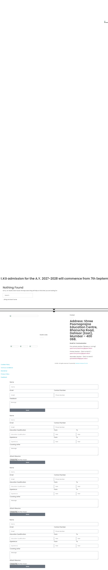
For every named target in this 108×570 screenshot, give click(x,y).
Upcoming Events (8, 125)
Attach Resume (15, 456)
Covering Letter (15, 444)
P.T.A (4, 101)
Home (2, 39)
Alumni (2, 145)
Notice (5, 81)
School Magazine (8, 62)
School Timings (11, 98)
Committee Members (9, 53)
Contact (2, 151)
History (5, 48)
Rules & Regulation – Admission (12, 70)
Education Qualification (18, 430)
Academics (3, 84)
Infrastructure (4, 138)
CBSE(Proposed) (5, 154)
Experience (13, 437)
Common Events (8, 135)
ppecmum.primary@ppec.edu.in (80, 353)
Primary (12, 93)
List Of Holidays (11, 88)
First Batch (6, 59)
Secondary (13, 95)
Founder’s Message (9, 50)
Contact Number (60, 390)
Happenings (3, 109)
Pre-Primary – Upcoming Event (15, 127)
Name (12, 382)
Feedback (13, 399)
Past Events (6, 114)
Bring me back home (10, 299)
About (2, 43)
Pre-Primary (10, 72)
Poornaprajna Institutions (10, 65)
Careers (2, 148)
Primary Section (11, 103)
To (77, 430)
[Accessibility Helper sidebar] (106, 22)
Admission (3, 68)
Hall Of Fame (7, 111)
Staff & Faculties (8, 56)
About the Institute (9, 45)
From (55, 430)
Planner (5, 86)
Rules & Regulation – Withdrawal (12, 78)
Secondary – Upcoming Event (15, 132)
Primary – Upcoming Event (14, 130)
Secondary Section (12, 106)
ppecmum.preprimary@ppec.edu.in (81, 348)
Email (11, 390)
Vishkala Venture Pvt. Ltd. (81, 363)
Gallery (2, 142)
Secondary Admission (13, 75)
